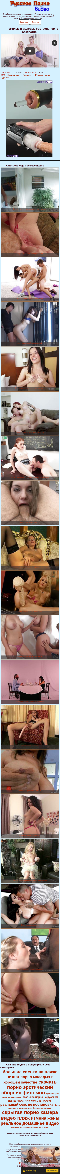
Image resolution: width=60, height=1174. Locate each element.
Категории (24, 22)
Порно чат (36, 22)
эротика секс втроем (34, 1100)
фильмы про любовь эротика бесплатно (29, 1127)
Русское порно (42, 75)
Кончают (27, 75)
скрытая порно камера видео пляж (29, 1115)
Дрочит (6, 77)
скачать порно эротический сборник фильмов (29, 1087)
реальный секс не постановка (26, 1105)
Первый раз (13, 75)
